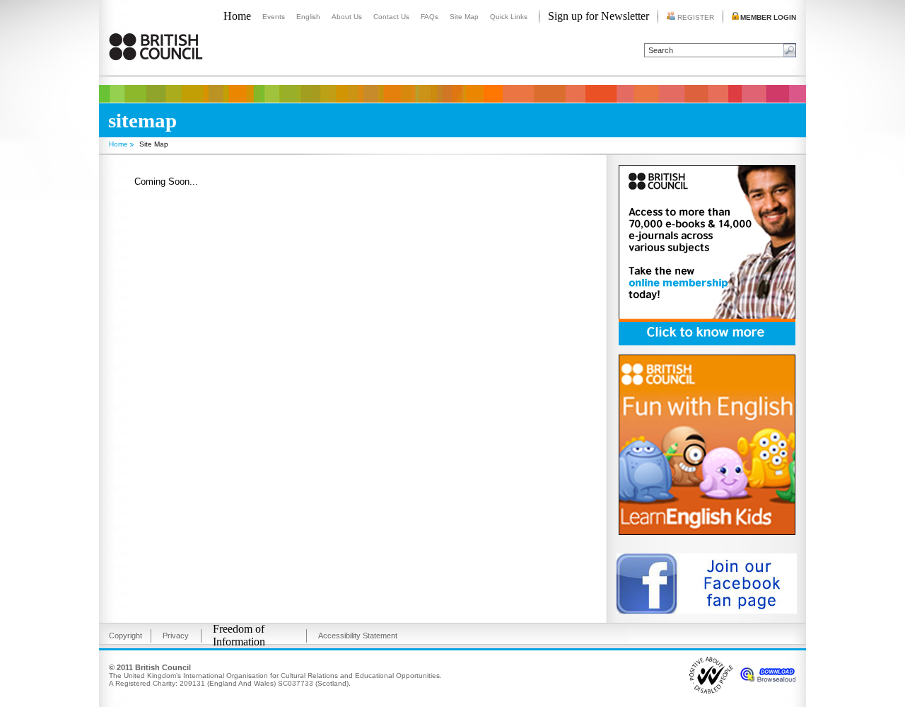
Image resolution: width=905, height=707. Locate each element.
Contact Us (391, 17)
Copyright (125, 635)
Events (273, 17)
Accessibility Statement (357, 635)
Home (118, 144)
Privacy (176, 635)
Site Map (464, 17)
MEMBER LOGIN (768, 17)
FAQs (429, 17)
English (308, 17)
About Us (347, 17)
